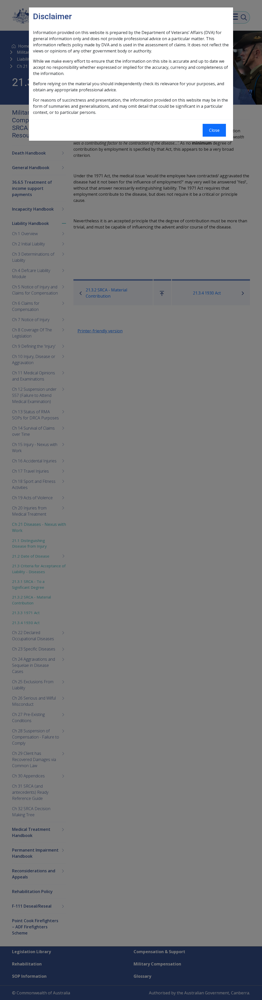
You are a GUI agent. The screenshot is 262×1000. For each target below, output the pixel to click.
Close (214, 130)
